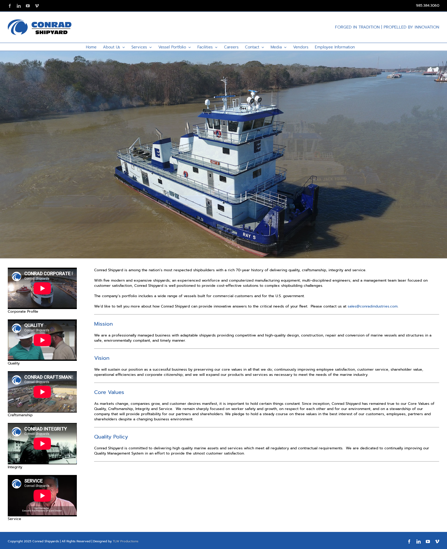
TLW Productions (125, 541)
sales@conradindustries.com (373, 306)
